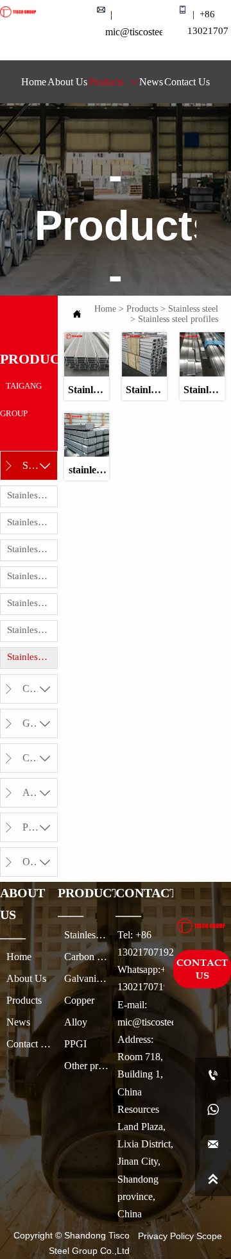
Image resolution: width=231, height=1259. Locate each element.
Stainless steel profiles (178, 319)
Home (105, 309)
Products (142, 309)
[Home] (18, 11)
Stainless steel (193, 309)
